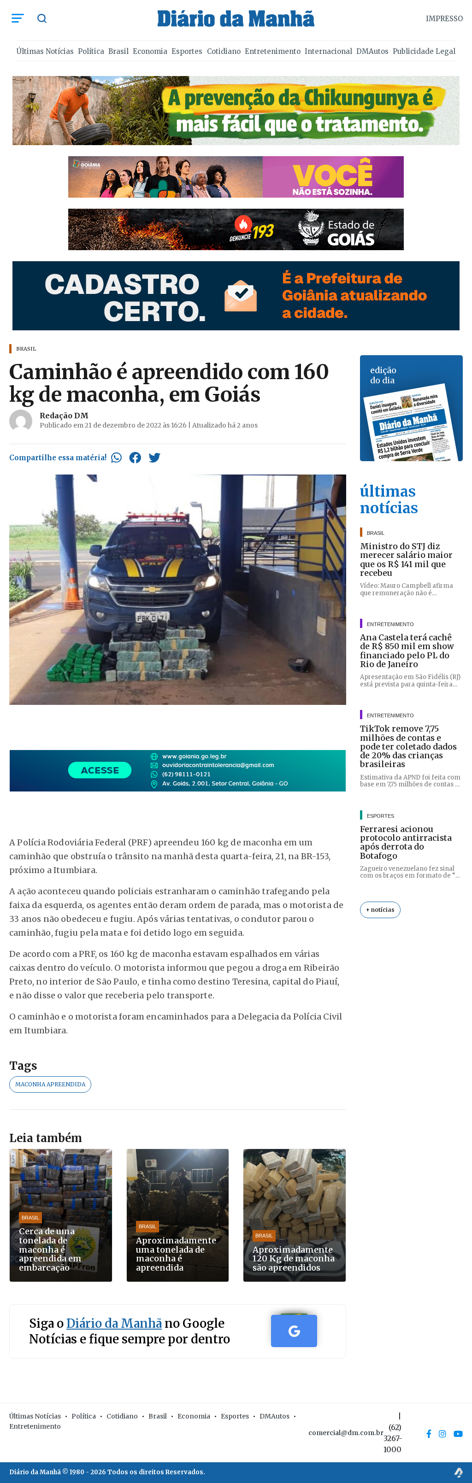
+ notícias (380, 909)
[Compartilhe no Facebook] (135, 457)
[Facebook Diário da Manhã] (428, 1434)
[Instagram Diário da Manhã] (442, 1434)
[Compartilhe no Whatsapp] (116, 457)
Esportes (186, 51)
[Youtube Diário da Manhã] (458, 1434)
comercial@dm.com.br (346, 1433)
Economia (150, 51)
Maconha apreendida (50, 1084)
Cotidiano (224, 51)
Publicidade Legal (424, 51)
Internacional (328, 51)
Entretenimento (273, 51)
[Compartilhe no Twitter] (154, 457)
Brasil (118, 51)
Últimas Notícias (45, 51)
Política (91, 51)
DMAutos (372, 51)
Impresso (444, 18)
